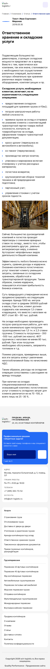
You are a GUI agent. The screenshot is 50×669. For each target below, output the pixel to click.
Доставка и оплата (12, 634)
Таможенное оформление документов (22, 544)
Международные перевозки (17, 603)
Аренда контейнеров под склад (19, 535)
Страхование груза (13, 517)
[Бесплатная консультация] (32, 4)
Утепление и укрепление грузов (19, 531)
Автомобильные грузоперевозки (19, 580)
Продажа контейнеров (14, 616)
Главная (5, 14)
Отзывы (7, 625)
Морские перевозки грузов (16, 589)
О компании (9, 621)
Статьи (7, 630)
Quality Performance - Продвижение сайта (25, 666)
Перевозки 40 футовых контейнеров (21, 571)
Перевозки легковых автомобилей (20, 585)
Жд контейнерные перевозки (18, 576)
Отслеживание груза (14, 522)
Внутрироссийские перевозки (18, 608)
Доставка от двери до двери (17, 526)
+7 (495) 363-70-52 (13, 491)
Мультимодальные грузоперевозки (20, 599)
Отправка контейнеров (15, 594)
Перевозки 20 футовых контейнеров (21, 567)
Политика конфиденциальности (19, 643)
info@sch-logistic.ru (13, 499)
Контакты (8, 639)
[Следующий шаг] (42, 454)
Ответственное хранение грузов (19, 540)
